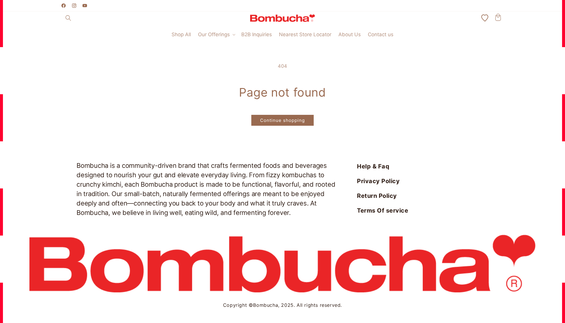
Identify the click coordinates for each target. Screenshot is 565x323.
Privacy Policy (378, 181)
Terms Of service (382, 210)
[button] (68, 17)
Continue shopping (282, 120)
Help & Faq (373, 166)
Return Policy (377, 195)
